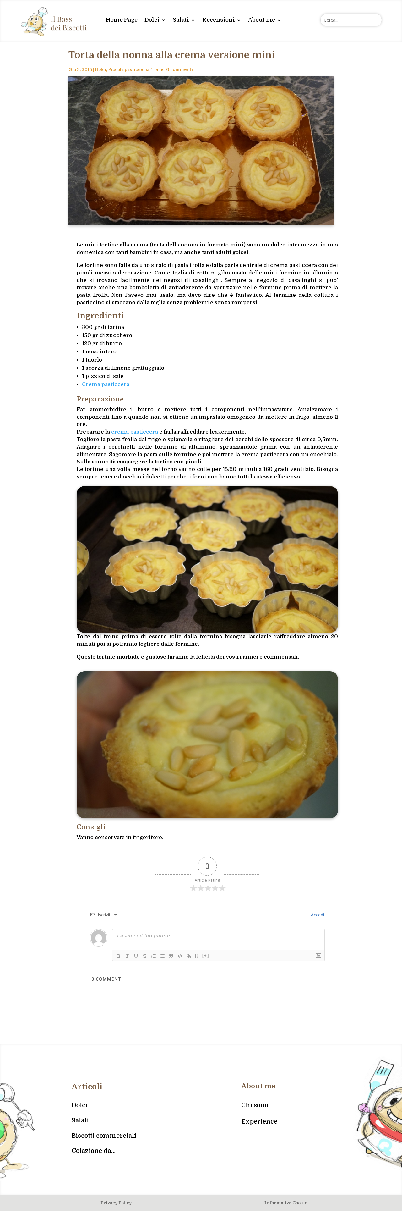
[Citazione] (171, 956)
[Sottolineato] (136, 956)
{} (197, 955)
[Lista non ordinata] (162, 956)
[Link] (188, 956)
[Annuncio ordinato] (153, 956)
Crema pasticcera (105, 384)
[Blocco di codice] (180, 956)
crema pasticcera (134, 432)
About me (261, 20)
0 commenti (179, 69)
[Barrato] (144, 956)
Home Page (122, 20)
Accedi (317, 915)
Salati (181, 20)
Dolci (152, 20)
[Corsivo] (127, 956)
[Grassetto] (118, 956)
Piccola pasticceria (128, 69)
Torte (157, 69)
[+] (205, 955)
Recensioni (218, 20)
